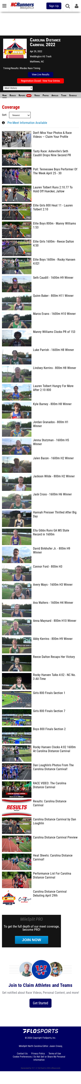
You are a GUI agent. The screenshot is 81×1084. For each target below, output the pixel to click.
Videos (37, 95)
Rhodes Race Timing (30, 68)
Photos (46, 95)
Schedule (73, 95)
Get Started (40, 1003)
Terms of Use (55, 1053)
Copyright (37, 1038)
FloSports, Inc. (49, 1038)
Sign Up (54, 5)
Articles (55, 95)
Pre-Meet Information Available (27, 123)
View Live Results (40, 74)
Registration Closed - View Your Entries (40, 80)
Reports (24, 95)
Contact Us (22, 1053)
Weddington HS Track (41, 56)
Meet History (11, 88)
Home (4, 95)
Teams (63, 95)
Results (13, 95)
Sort (4, 115)
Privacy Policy (38, 1053)
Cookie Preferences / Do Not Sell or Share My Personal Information (39, 1058)
